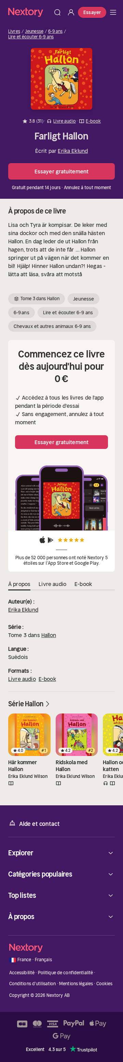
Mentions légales (76, 984)
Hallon (48, 635)
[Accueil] (29, 12)
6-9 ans (55, 31)
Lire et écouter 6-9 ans (31, 37)
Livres (14, 31)
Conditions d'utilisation (32, 984)
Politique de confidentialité (65, 973)
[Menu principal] (113, 12)
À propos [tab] (19, 584)
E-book (47, 678)
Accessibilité (22, 973)
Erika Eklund (73, 150)
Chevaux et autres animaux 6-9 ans (52, 326)
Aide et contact (39, 824)
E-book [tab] (83, 584)
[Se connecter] (71, 12)
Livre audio (22, 678)
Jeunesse (34, 31)
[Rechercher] (57, 12)
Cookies (104, 984)
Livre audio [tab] (52, 584)
